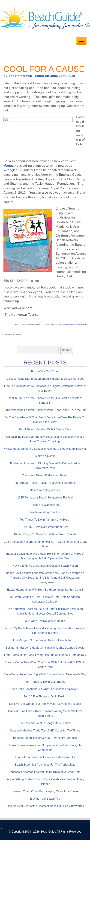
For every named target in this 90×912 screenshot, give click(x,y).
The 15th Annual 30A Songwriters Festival (45, 723)
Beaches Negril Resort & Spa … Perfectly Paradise (45, 738)
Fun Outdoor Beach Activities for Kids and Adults (45, 757)
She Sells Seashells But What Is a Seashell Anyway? (45, 689)
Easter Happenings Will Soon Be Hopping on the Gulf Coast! (45, 589)
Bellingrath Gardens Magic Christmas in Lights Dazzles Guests (45, 647)
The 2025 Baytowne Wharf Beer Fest (45, 527)
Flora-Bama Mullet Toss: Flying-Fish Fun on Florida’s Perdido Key (45, 655)
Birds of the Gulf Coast (45, 371)
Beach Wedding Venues (45, 490)
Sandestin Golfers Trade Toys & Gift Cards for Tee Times (45, 730)
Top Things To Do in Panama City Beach (45, 519)
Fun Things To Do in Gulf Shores (45, 681)
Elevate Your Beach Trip (45, 798)
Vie (5, 197)
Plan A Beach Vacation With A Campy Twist (45, 429)
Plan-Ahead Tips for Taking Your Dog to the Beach (45, 482)
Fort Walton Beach (35, 324)
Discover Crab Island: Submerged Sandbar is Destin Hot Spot (45, 378)
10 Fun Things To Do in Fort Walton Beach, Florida (45, 534)
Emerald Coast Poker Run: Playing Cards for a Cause (45, 791)
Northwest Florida (79, 324)
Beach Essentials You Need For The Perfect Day (45, 764)
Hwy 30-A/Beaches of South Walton (58, 324)
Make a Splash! (45, 456)
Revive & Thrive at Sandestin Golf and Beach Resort (45, 565)
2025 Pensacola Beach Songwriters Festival (45, 497)
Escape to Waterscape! (45, 505)
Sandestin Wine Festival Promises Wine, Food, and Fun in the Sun (45, 410)
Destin (24, 324)
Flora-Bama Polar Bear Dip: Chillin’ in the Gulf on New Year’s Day (45, 674)
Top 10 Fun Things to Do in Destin (45, 696)
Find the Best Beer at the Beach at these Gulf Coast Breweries (45, 806)
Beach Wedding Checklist (45, 512)
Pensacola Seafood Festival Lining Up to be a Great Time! (45, 772)
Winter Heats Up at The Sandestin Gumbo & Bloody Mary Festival (45, 448)
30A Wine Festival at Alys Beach (45, 621)
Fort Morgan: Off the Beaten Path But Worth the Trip (45, 640)
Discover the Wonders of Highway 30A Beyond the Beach (45, 703)
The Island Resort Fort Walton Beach (45, 475)
